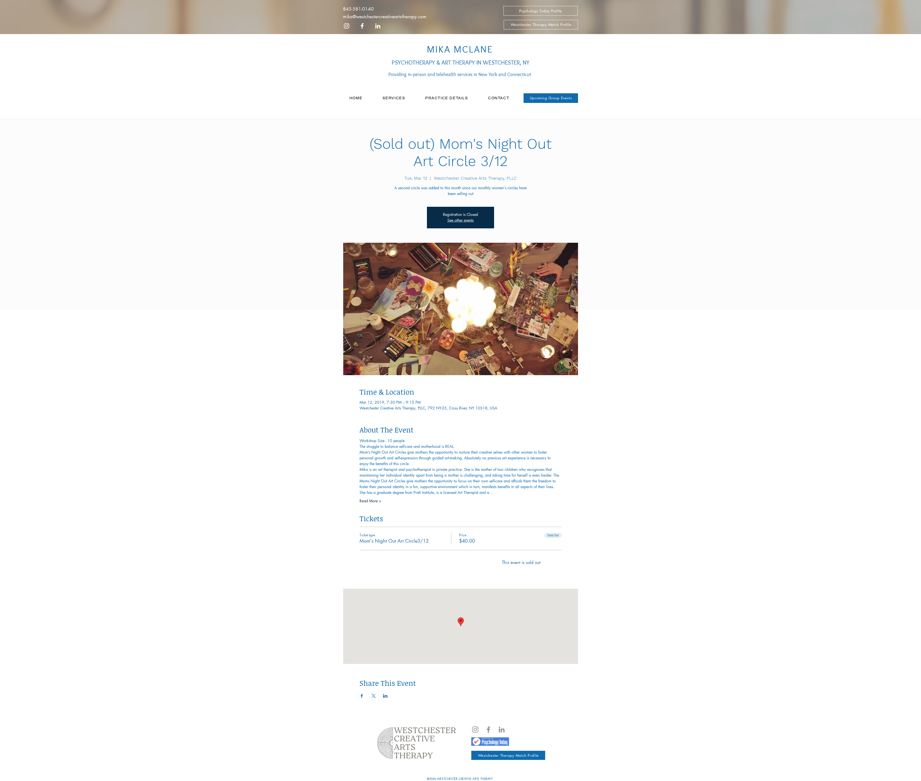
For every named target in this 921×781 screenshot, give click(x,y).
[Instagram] (475, 729)
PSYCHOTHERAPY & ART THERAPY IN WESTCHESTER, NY (460, 62)
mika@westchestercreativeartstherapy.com (384, 17)
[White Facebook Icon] (362, 26)
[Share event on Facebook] (362, 696)
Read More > (370, 500)
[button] (394, 98)
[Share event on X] (373, 696)
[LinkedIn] (377, 26)
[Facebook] (488, 729)
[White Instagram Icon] (346, 26)
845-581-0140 (358, 9)
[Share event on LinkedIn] (385, 696)
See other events (460, 220)
